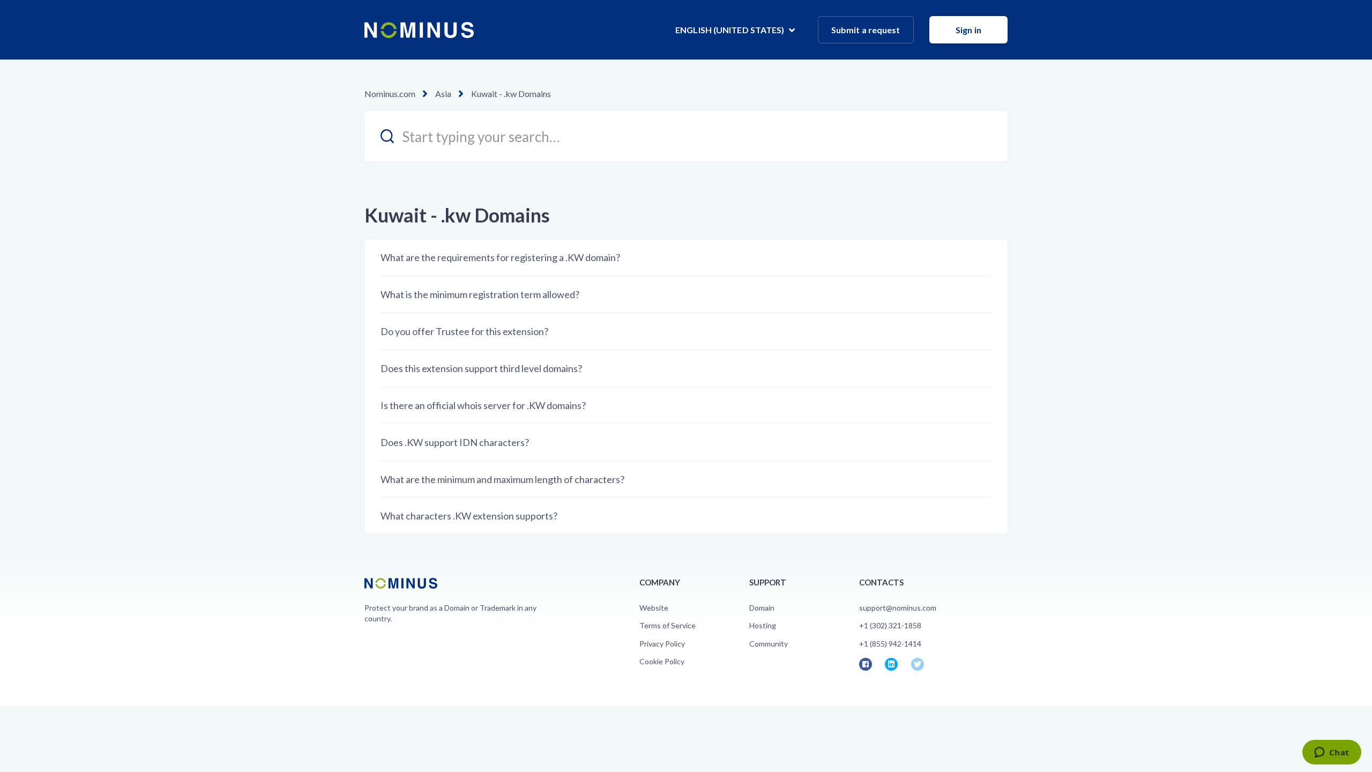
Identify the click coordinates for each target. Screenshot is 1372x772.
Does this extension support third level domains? (481, 368)
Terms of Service (667, 625)
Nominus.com (389, 93)
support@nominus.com (897, 607)
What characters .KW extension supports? (469, 516)
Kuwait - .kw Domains (511, 93)
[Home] (419, 30)
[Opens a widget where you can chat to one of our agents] (1331, 753)
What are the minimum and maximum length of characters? (502, 479)
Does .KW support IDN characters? (455, 442)
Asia (443, 93)
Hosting (762, 625)
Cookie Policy (661, 661)
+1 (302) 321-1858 (890, 625)
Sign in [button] (968, 30)
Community (768, 643)
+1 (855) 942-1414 (890, 643)
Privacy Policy (662, 643)
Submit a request (865, 30)
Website (653, 607)
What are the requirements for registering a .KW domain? (500, 257)
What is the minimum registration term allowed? (480, 294)
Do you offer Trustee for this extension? (464, 331)
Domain (761, 607)
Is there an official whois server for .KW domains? (483, 405)
